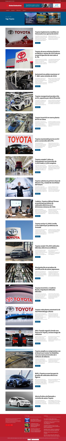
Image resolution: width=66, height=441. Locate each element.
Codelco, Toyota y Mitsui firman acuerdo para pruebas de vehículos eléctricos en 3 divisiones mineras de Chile (47, 204)
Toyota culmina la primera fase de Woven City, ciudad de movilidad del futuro (47, 183)
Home (6, 16)
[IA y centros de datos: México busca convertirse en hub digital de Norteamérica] (31, 19)
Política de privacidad (35, 439)
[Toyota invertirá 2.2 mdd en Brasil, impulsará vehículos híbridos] (19, 294)
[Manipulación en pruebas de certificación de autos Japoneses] (19, 273)
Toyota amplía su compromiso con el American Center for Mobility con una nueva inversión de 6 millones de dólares (47, 354)
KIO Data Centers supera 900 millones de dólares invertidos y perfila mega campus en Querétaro (52, 435)
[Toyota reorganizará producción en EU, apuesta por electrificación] (19, 101)
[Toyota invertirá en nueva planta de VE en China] (19, 123)
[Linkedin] (57, 1)
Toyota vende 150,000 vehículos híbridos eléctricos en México (47, 247)
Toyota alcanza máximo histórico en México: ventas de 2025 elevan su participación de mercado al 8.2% (47, 54)
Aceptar (29, 439)
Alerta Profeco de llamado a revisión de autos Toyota (45, 397)
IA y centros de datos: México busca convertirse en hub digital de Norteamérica (36, 420)
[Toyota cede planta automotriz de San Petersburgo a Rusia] (19, 315)
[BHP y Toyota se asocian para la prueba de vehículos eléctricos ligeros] (19, 380)
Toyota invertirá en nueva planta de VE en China (47, 118)
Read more (38, 42)
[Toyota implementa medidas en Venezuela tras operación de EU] (19, 37)
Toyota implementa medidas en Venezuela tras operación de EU (47, 33)
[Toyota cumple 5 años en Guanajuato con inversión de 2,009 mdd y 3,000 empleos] (19, 166)
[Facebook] (55, 1)
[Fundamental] (42, 6)
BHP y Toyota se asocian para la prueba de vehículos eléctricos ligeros (46, 375)
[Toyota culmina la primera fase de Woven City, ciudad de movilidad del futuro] (19, 187)
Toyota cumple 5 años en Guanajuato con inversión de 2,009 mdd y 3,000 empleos (45, 161)
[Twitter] (58, 1)
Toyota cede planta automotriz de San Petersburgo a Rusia (47, 310)
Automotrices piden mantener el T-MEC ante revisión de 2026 (47, 75)
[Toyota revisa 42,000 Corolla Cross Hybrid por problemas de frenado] (19, 230)
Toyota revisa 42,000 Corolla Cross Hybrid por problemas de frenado (46, 225)
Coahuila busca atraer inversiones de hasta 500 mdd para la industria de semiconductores (51, 422)
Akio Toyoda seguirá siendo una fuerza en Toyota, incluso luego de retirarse (47, 332)
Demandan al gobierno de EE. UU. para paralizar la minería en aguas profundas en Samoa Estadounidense (52, 426)
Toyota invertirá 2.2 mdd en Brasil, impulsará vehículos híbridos (45, 290)
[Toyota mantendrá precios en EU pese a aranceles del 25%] (19, 144)
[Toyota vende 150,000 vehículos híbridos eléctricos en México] (19, 251)
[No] (64, 438)
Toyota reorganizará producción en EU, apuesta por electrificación (47, 97)
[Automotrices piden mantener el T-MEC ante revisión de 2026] (19, 80)
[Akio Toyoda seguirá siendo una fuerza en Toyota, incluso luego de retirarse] (19, 337)
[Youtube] (60, 1)
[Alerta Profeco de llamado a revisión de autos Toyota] (19, 401)
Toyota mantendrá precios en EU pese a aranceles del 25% (47, 140)
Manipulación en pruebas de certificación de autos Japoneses (47, 268)
